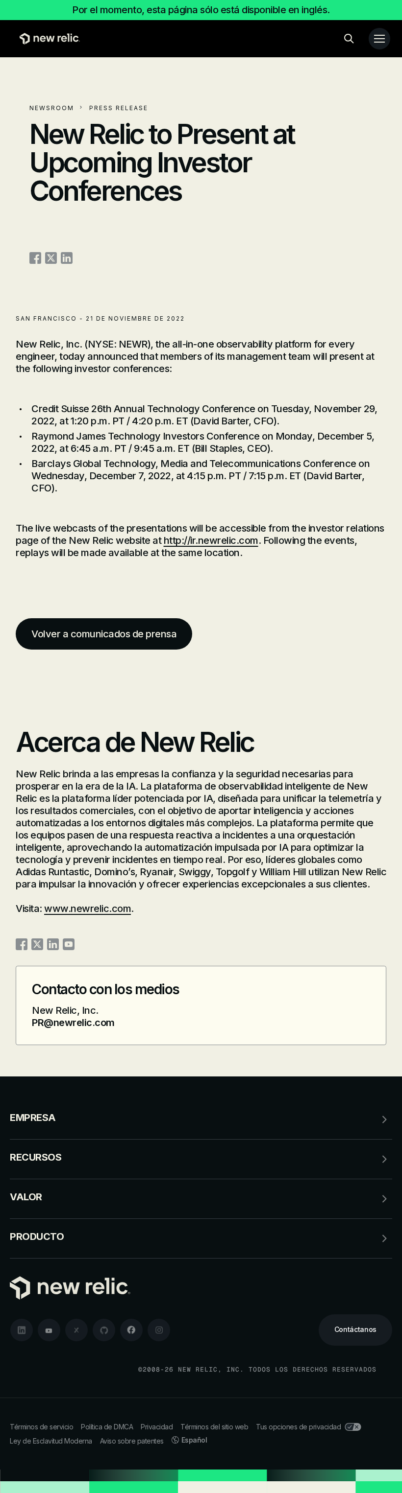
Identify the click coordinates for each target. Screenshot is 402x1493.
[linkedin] (21, 1330)
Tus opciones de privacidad (298, 1427)
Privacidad (157, 1427)
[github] (104, 1330)
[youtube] (49, 1330)
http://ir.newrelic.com (211, 540)
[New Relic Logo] (47, 38)
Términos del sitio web (214, 1427)
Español (194, 1440)
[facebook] (131, 1330)
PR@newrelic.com (73, 1022)
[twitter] (76, 1330)
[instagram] (159, 1330)
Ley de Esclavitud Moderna (51, 1441)
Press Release (118, 108)
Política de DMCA (107, 1427)
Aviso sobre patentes (132, 1441)
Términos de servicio (41, 1427)
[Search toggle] (349, 39)
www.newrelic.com (87, 908)
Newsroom (51, 108)
